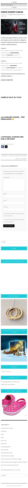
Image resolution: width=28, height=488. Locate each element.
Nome (5, 194)
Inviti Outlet (4, 443)
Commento (6, 177)
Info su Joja (3, 440)
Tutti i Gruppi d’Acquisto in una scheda (10, 470)
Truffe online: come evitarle (8, 384)
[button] (2, 146)
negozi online (19, 14)
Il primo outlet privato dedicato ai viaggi (11, 459)
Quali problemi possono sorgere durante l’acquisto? (14, 462)
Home (2, 437)
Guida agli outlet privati (7, 453)
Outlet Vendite (4, 449)
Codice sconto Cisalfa (12, 12)
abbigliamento (12, 14)
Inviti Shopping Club (6, 446)
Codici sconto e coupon (7, 428)
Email (5, 200)
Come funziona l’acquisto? (7, 456)
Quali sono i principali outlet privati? (10, 465)
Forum (2, 434)
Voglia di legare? (21, 158)
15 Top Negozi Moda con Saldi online (10, 382)
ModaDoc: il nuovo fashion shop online (14, 155)
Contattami (4, 431)
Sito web (5, 207)
